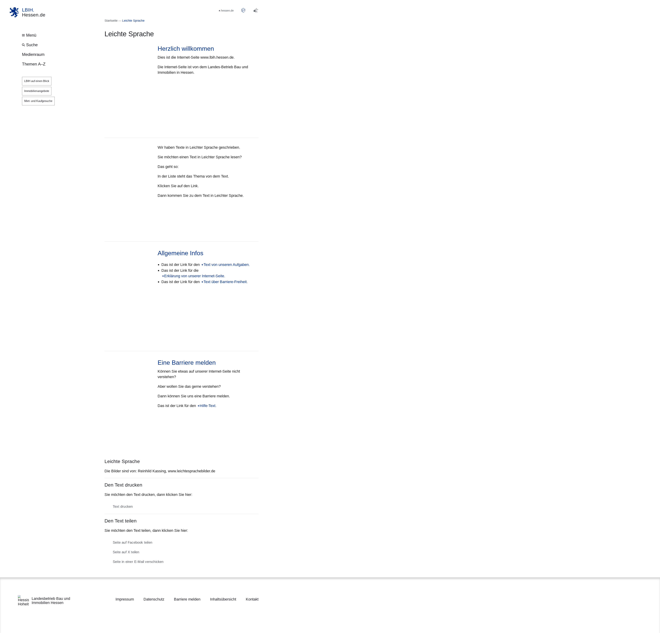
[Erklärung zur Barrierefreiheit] (255, 10)
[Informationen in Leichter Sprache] (243, 10)
